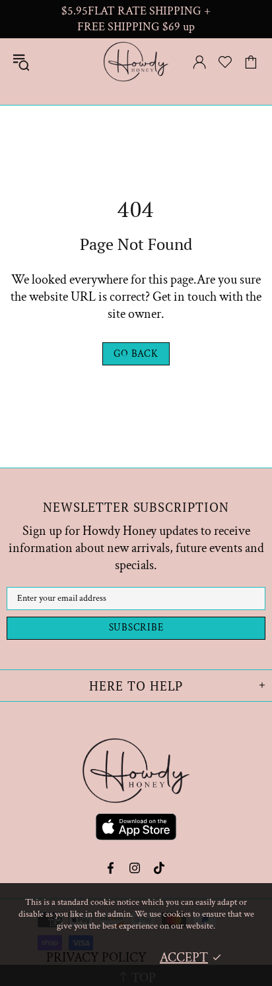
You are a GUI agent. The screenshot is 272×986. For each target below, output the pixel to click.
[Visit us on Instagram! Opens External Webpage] (135, 868)
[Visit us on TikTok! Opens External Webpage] (159, 868)
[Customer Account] (199, 62)
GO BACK (136, 354)
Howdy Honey (136, 62)
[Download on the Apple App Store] (136, 829)
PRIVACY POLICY (96, 957)
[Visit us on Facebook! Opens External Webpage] (112, 868)
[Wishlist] (225, 62)
